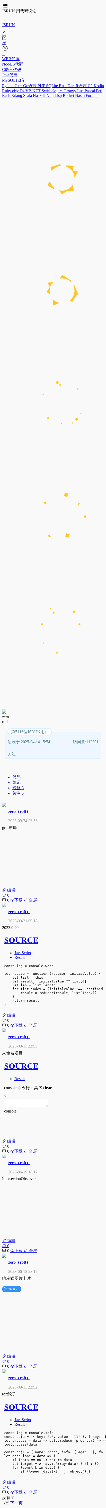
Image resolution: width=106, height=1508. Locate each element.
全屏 (32, 900)
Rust (63, 86)
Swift (46, 91)
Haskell (39, 95)
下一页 (16, 1503)
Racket (69, 95)
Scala (28, 95)
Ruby (7, 91)
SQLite (52, 86)
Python (8, 86)
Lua (81, 91)
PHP (42, 86)
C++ (19, 86)
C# (91, 86)
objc (16, 91)
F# (22, 91)
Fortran (92, 95)
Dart (71, 86)
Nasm (80, 95)
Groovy (70, 91)
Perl (99, 91)
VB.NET (33, 91)
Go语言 (30, 86)
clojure (57, 91)
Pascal (90, 91)
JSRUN (8, 25)
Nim (50, 95)
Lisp (59, 95)
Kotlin (99, 86)
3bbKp (10, 1289)
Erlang (17, 95)
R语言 (82, 86)
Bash (6, 95)
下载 (19, 900)
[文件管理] (53, 43)
